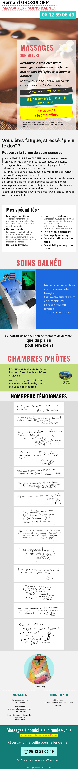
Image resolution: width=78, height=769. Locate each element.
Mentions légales (48, 767)
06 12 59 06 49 (58, 14)
